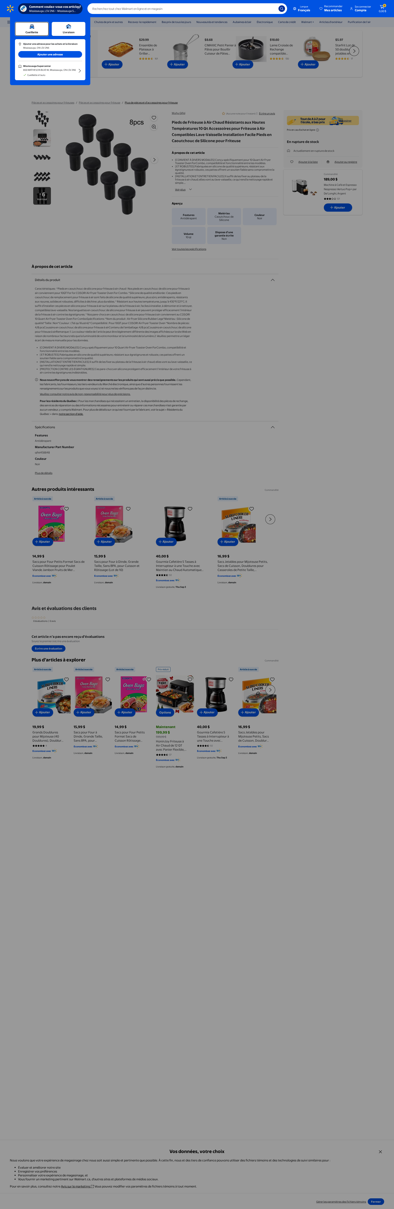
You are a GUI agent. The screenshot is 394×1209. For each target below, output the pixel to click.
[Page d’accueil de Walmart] (10, 8)
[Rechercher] (281, 8)
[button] (331, 8)
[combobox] (187, 8)
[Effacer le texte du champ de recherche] (272, 8)
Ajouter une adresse (50, 54)
